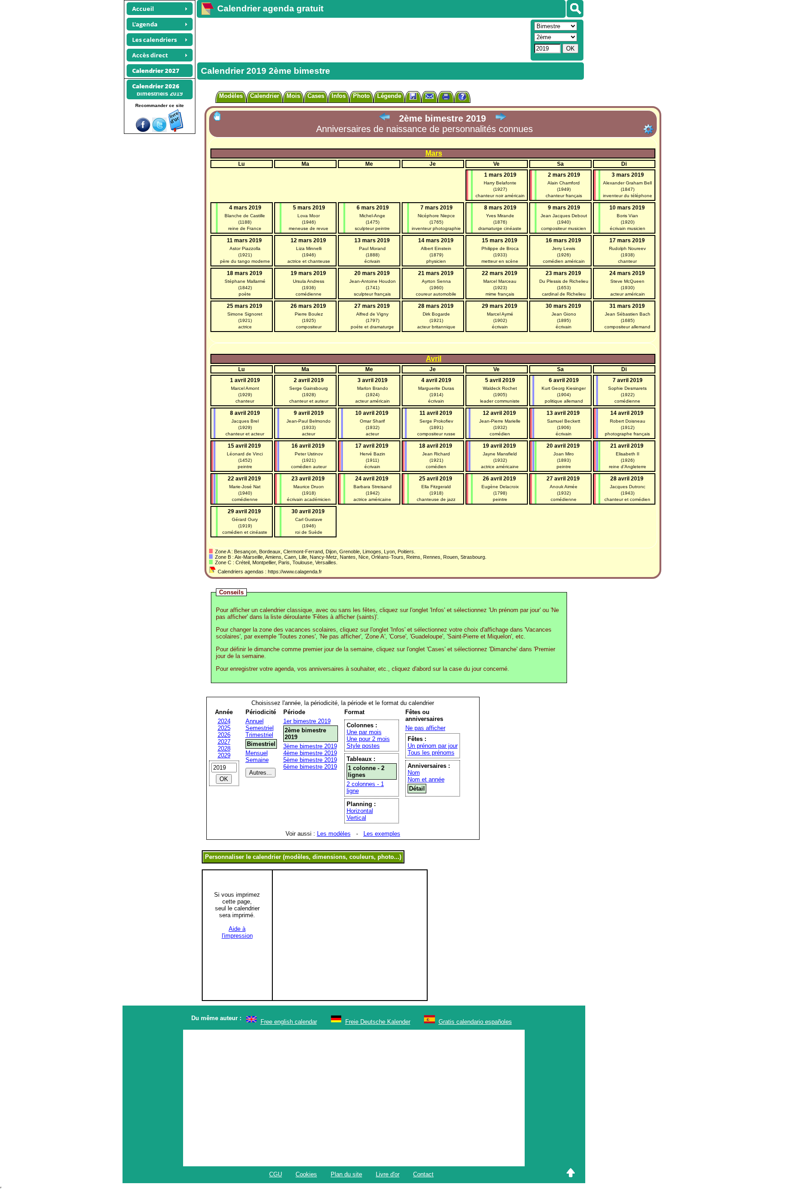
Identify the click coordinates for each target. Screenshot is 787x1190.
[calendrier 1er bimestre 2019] (384, 118)
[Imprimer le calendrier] (446, 97)
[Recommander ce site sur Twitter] (159, 130)
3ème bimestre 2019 (310, 746)
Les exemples (381, 833)
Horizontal (360, 810)
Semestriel (259, 728)
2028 (224, 748)
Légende (389, 95)
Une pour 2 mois (368, 738)
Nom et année (426, 779)
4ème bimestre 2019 (310, 753)
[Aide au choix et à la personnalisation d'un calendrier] (462, 97)
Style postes (363, 745)
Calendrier (264, 95)
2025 (224, 728)
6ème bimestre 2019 (310, 766)
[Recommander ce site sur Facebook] (143, 130)
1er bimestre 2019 (307, 721)
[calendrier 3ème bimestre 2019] (500, 118)
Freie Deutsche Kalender (377, 1021)
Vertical (356, 817)
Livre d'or (387, 1174)
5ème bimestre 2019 (310, 759)
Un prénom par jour (433, 745)
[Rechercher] (575, 8)
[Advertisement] (362, 39)
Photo (361, 95)
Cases (315, 95)
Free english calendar (289, 1021)
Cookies (306, 1174)
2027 (224, 741)
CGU (275, 1174)
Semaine (257, 759)
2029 (224, 755)
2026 (224, 734)
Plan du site (346, 1174)
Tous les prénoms (431, 752)
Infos (339, 95)
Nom (414, 772)
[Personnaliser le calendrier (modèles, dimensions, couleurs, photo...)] (648, 129)
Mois (293, 95)
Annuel (254, 721)
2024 (224, 721)
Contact (423, 1174)
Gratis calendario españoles (475, 1021)
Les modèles (334, 833)
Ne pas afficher (425, 728)
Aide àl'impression (237, 932)
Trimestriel (259, 734)
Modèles (231, 95)
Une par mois (364, 732)
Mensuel (256, 753)
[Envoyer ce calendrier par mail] (429, 96)
